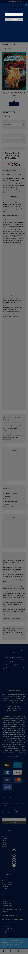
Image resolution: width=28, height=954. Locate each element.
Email (6, 11)
